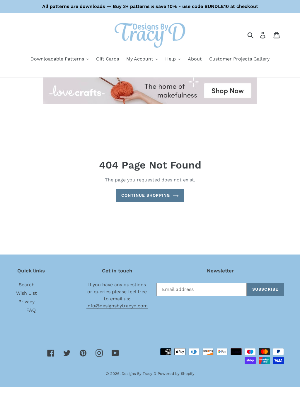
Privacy (26, 301)
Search (27, 284)
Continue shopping (145, 195)
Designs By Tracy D (139, 373)
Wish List (26, 293)
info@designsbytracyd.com (117, 306)
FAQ (31, 310)
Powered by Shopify (176, 373)
